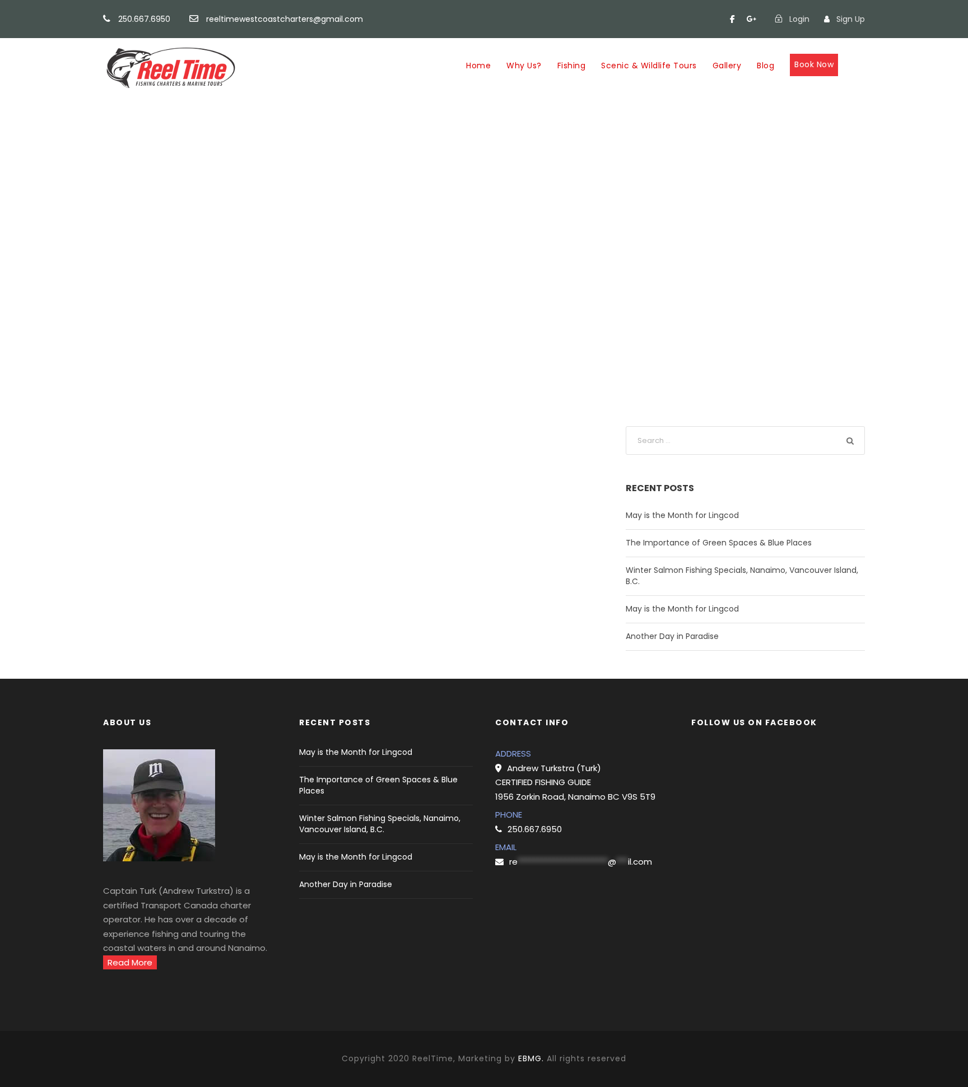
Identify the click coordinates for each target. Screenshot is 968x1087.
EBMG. (531, 1058)
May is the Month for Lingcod (682, 515)
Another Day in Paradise (672, 636)
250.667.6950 (144, 19)
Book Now (814, 64)
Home (478, 65)
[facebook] (732, 19)
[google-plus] (752, 19)
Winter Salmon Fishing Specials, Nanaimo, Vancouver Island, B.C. (379, 824)
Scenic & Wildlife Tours (649, 65)
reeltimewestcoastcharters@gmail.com (284, 19)
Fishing (571, 65)
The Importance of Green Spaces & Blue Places (719, 542)
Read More (130, 962)
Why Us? (524, 65)
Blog (765, 65)
